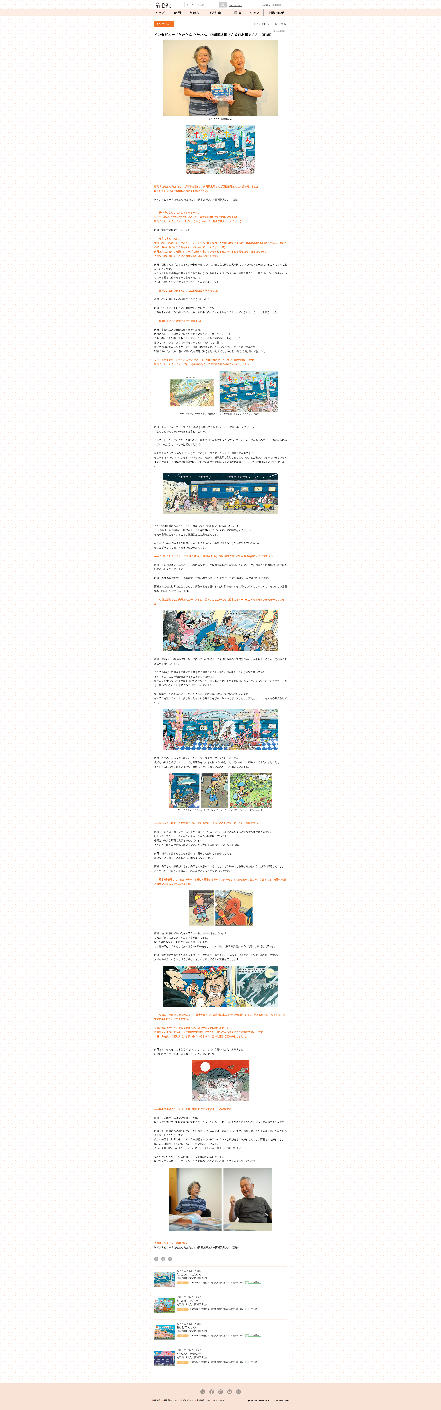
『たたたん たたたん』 (171, 186)
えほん (194, 12)
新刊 (178, 12)
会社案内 (266, 5)
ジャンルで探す (235, 5)
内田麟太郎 (183, 1278)
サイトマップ (219, 1400)
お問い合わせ (276, 12)
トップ (160, 12)
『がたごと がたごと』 (182, 216)
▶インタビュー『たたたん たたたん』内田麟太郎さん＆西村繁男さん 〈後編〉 (197, 199)
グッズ (255, 12)
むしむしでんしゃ (188, 1300)
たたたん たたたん (189, 1274)
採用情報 (277, 5)
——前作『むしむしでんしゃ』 (171, 212)
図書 (238, 12)
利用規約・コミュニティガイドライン (178, 1400)
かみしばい (216, 12)
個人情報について (203, 1400)
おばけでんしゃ (186, 1327)
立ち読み (253, 1282)
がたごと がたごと (189, 1353)
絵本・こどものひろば (189, 1270)
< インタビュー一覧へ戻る (269, 24)
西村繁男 (199, 1278)
